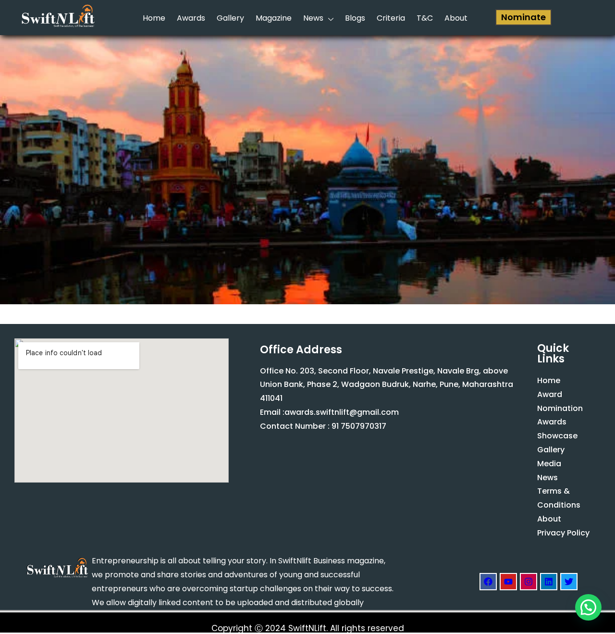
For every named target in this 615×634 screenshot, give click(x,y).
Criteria (391, 18)
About (455, 18)
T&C (425, 18)
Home (154, 18)
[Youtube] (508, 581)
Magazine (274, 18)
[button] (588, 607)
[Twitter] (569, 581)
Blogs (355, 18)
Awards (191, 18)
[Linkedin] (548, 581)
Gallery (230, 18)
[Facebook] (488, 581)
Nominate (523, 17)
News (313, 18)
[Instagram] (528, 581)
